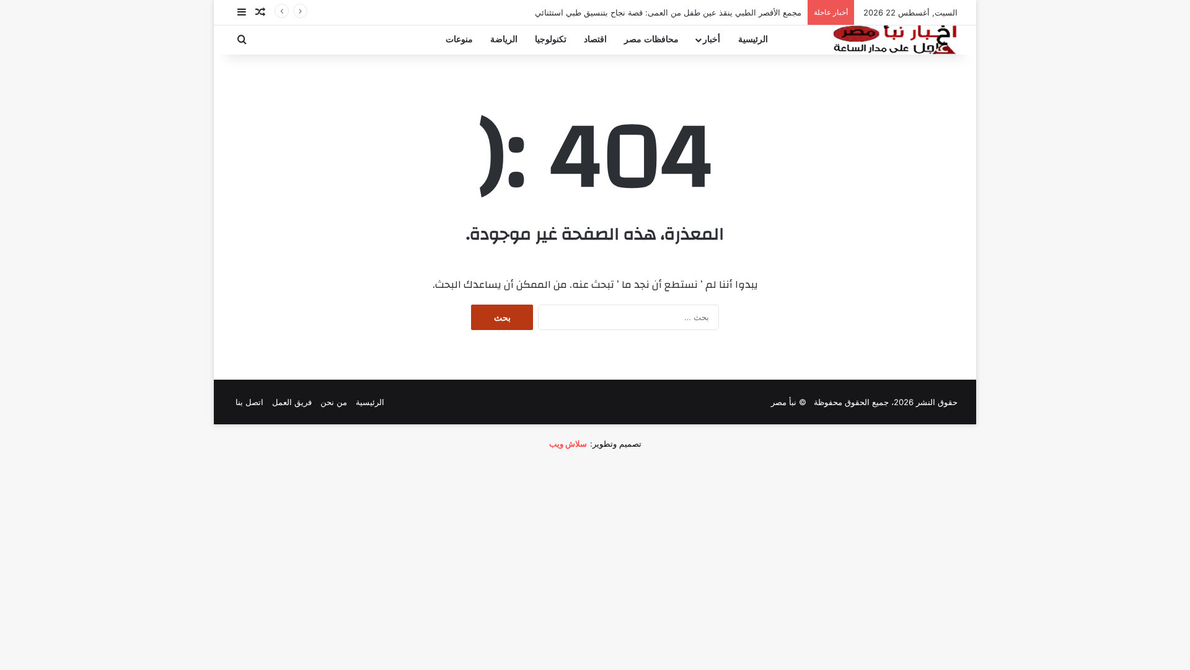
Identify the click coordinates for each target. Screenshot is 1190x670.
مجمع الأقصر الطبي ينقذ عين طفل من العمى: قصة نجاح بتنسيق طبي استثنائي (668, 12)
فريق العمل (292, 402)
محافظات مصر (651, 39)
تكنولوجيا (550, 39)
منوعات (459, 39)
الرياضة (504, 39)
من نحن (333, 402)
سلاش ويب (568, 444)
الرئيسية (753, 39)
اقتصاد (595, 39)
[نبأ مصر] (896, 39)
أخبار (711, 39)
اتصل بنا (249, 402)
